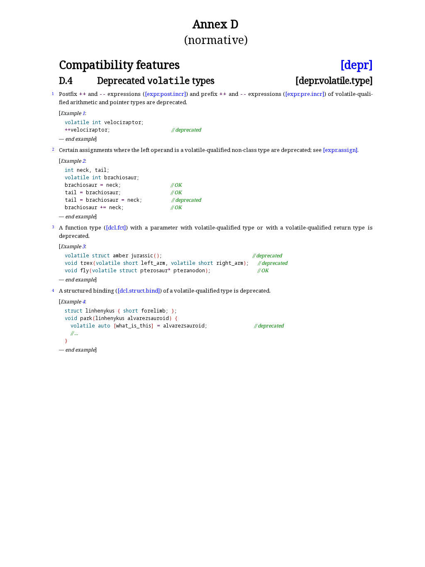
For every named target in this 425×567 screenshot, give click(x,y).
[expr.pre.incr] (304, 94)
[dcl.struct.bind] (138, 290)
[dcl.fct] (116, 227)
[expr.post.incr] (165, 94)
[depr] (356, 65)
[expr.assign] (340, 150)
